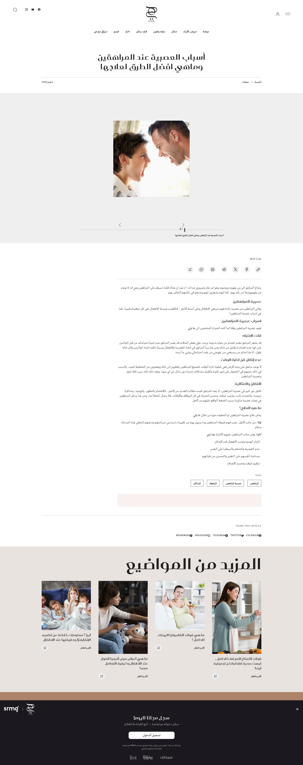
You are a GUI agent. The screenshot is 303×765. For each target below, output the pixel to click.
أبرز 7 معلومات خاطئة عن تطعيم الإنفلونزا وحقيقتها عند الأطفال (66, 637)
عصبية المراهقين (233, 483)
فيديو (116, 31)
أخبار (127, 31)
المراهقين (254, 483)
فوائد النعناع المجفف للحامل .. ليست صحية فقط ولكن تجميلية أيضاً (237, 663)
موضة (206, 31)
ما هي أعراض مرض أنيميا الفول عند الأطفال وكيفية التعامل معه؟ (124, 663)
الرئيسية (258, 82)
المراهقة (213, 483)
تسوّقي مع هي (100, 31)
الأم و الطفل (256, 676)
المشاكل (197, 483)
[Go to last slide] (183, 225)
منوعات (245, 82)
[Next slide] (119, 225)
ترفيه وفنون (159, 31)
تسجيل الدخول (151, 735)
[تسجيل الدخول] (278, 14)
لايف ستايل (141, 31)
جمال (174, 31)
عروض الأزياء (190, 31)
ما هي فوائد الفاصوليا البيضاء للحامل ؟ (181, 637)
